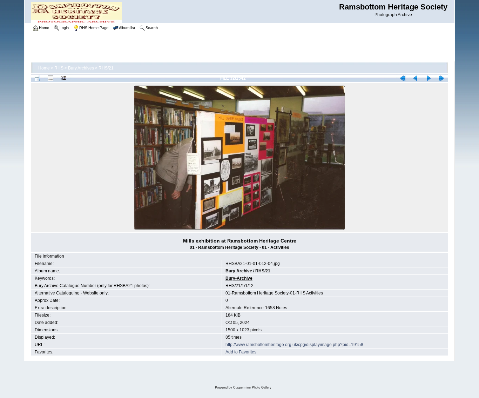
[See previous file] (415, 78)
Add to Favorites (240, 352)
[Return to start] (402, 78)
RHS (58, 68)
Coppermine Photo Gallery (252, 387)
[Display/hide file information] (50, 78)
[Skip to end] (441, 78)
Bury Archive (238, 270)
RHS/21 (106, 68)
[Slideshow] (63, 78)
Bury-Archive (238, 278)
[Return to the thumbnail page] (37, 78)
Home (44, 68)
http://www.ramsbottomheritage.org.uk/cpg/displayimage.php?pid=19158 (294, 344)
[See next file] (428, 78)
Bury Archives (81, 68)
